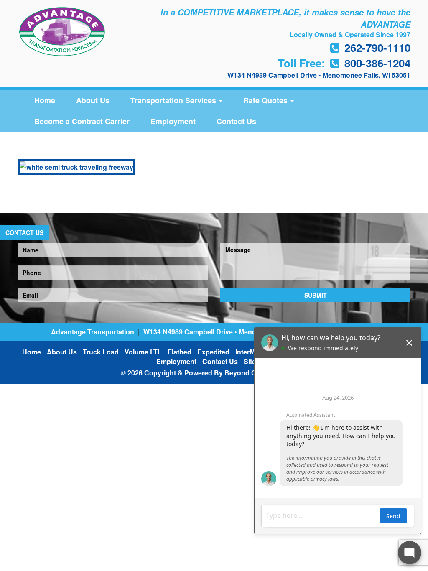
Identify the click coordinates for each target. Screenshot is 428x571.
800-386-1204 (377, 63)
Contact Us (236, 121)
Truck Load (101, 352)
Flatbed (179, 352)
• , (234, 331)
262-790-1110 (377, 47)
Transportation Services (174, 100)
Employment (173, 121)
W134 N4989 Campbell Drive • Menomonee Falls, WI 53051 (318, 75)
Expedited (213, 352)
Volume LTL (143, 352)
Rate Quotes (266, 100)
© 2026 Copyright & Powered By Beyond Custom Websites (214, 372)
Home (44, 100)
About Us (93, 100)
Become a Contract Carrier (82, 121)
